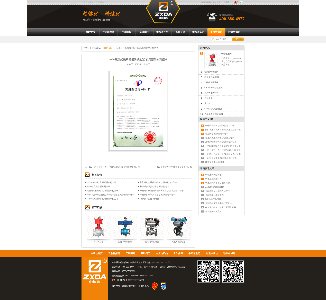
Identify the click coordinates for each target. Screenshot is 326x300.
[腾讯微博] (241, 2)
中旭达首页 (97, 253)
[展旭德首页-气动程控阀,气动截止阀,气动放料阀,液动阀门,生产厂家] (163, 11)
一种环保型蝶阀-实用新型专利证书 (102, 199)
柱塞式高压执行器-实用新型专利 (154, 186)
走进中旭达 (95, 48)
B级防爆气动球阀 (213, 199)
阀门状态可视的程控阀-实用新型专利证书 (158, 182)
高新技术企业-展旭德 (149, 199)
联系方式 (228, 2)
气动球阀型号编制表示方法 (217, 191)
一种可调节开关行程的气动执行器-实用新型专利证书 (116, 167)
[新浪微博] (236, 2)
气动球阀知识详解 (213, 211)
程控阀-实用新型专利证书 (98, 186)
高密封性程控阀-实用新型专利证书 (176, 167)
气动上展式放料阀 (213, 179)
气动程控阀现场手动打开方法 (218, 203)
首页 (85, 48)
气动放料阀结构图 (213, 175)
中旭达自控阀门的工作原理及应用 (220, 207)
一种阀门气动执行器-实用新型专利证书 (157, 194)
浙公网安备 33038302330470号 (130, 280)
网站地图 (216, 2)
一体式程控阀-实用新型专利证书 (101, 182)
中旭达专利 (107, 48)
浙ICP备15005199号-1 (161, 262)
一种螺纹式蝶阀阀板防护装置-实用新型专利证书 (162, 190)
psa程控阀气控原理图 (214, 187)
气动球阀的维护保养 (214, 195)
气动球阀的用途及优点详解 (217, 183)
